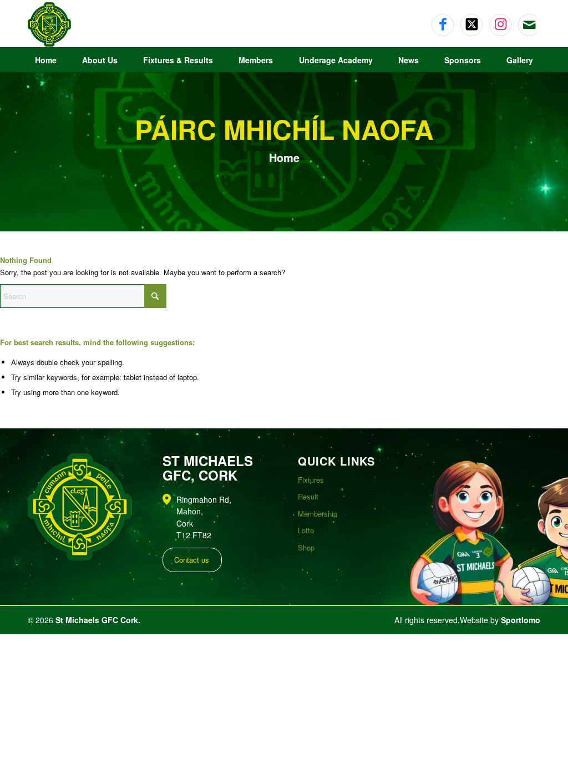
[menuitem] (46, 60)
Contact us (191, 559)
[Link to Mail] (529, 25)
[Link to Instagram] (500, 25)
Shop (306, 547)
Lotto (306, 530)
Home (284, 157)
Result (308, 496)
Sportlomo (520, 619)
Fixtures (311, 479)
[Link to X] (471, 25)
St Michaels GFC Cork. (97, 619)
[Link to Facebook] (442, 25)
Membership (317, 513)
